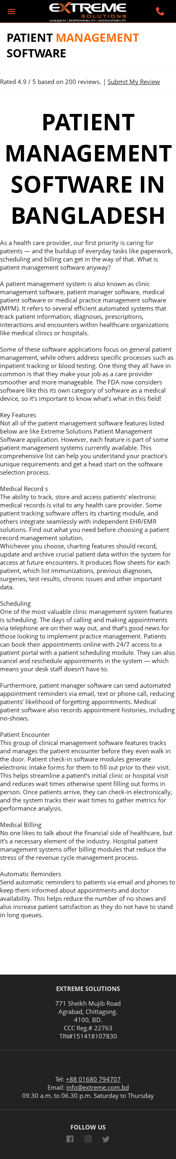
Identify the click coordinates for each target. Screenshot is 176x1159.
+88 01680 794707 (93, 1079)
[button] (11, 11)
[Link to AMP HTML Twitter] (106, 1140)
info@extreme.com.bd (97, 1087)
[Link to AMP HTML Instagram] (88, 1140)
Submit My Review (134, 81)
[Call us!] (161, 12)
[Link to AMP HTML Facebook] (70, 1140)
